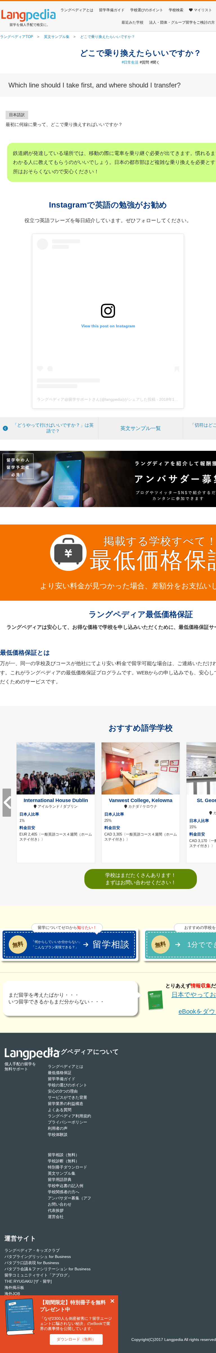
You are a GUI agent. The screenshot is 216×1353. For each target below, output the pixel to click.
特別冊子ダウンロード (67, 1167)
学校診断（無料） (63, 1161)
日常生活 (131, 62)
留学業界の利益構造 (65, 1103)
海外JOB (12, 1293)
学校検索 (176, 10)
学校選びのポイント (146, 10)
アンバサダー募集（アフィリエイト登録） (85, 1198)
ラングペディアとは (76, 10)
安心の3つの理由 (63, 1091)
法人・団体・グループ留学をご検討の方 (182, 22)
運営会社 (56, 1216)
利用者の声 (58, 1128)
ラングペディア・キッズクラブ (32, 1250)
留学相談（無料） (63, 1154)
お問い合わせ (59, 1204)
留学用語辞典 (59, 1179)
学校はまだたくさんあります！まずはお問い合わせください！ (140, 878)
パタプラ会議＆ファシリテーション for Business (47, 1269)
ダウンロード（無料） (76, 1339)
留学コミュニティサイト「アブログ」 (37, 1275)
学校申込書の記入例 (65, 1185)
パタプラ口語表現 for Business (31, 1262)
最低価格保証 (59, 1072)
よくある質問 (59, 1109)
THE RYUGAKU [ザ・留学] (28, 1281)
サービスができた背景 (67, 1097)
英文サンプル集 (61, 1173)
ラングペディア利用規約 (69, 1116)
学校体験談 (58, 1134)
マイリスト (203, 10)
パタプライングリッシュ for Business (37, 1256)
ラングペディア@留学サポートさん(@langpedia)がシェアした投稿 (96, 399)
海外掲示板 (14, 1287)
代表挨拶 (56, 1210)
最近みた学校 (132, 22)
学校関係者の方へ (63, 1192)
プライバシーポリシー (67, 1122)
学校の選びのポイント (67, 1085)
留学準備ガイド (112, 10)
